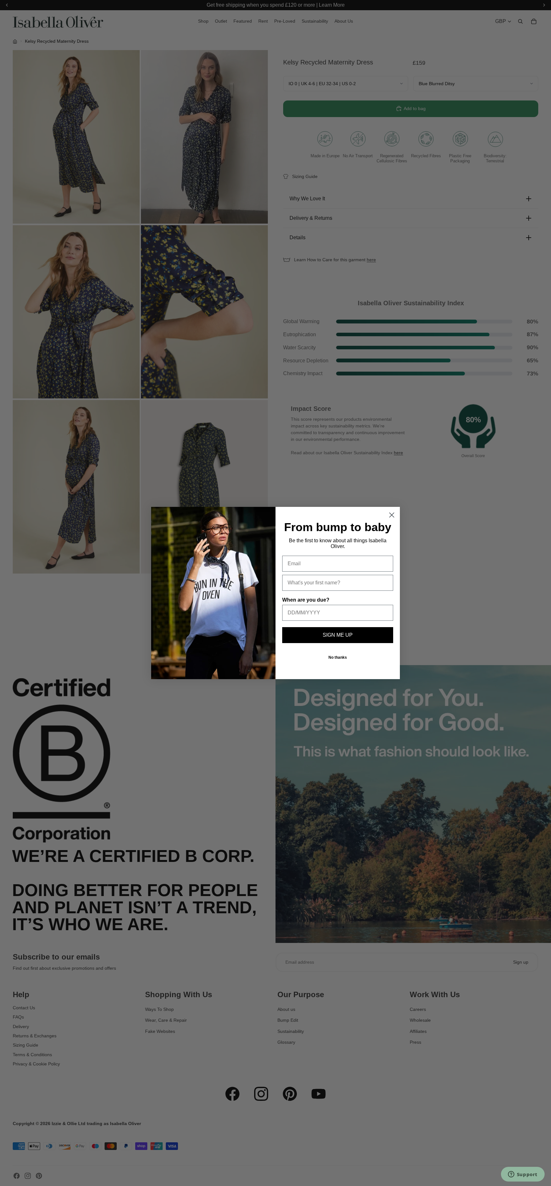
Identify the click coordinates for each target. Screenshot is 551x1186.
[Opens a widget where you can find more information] (523, 1175)
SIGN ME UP (338, 635)
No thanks (337, 657)
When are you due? (305, 600)
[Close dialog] (391, 515)
